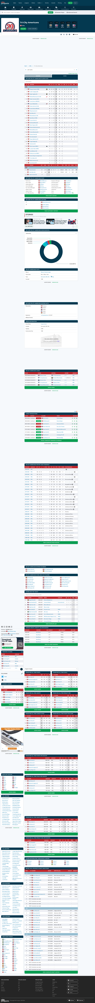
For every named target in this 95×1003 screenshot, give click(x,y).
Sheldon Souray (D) (48, 577)
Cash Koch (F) (46, 423)
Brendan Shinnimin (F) (32, 707)
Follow (23, 28)
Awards (53, 3)
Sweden (2, 982)
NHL (16, 656)
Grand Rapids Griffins (6, 868)
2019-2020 (27, 486)
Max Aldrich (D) (36, 896)
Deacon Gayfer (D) (36, 920)
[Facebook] (2, 627)
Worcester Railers (16, 912)
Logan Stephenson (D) (66, 581)
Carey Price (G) (65, 584)
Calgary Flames (5, 803)
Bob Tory (42, 186)
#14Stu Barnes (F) (31, 571)
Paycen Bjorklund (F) (34, 139)
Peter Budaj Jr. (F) (36, 931)
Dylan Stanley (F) (31, 723)
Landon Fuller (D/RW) (34, 148)
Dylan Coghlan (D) (33, 94)
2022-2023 (27, 479)
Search (50, 12)
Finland (2, 987)
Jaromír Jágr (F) (6, 658)
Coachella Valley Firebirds (5, 864)
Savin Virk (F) (45, 418)
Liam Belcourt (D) (33, 151)
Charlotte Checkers (6, 858)
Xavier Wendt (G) (46, 426)
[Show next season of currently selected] (76, 70)
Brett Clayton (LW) (33, 125)
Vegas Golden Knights (17, 821)
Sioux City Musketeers (17, 924)
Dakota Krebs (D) (33, 134)
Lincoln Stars (5, 931)
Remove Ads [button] (90, 38)
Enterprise (54, 994)
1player (54, 864)
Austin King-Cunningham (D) (36, 155)
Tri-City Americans (44, 315)
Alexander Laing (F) (37, 948)
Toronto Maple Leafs (17, 816)
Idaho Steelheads (5, 902)
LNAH (15, 961)
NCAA (5, 784)
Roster (38, 76)
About (53, 983)
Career (53, 995)
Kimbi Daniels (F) (59, 718)
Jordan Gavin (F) (32, 616)
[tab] (38, 75)
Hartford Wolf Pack (6, 871)
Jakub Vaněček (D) (32, 602)
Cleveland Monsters (6, 861)
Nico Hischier (8, 702)
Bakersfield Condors (6, 853)
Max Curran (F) (32, 614)
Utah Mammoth (16, 817)
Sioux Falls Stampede (17, 926)
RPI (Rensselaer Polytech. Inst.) (50, 616)
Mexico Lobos (46, 607)
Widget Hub (54, 982)
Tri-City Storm (15, 927)
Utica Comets (15, 876)
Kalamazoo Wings (5, 908)
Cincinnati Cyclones (6, 893)
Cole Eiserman (13, 633)
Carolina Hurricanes (6, 805)
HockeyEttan (6, 944)
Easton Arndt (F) (36, 913)
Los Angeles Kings (6, 819)
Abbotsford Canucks (6, 851)
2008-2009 (27, 514)
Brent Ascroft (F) (31, 681)
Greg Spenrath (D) (32, 852)
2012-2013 (27, 504)
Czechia (16, 658)
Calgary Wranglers (6, 856)
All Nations (3, 990)
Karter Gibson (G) (36, 915)
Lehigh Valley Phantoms (17, 851)
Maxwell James (46, 206)
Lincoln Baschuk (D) (37, 880)
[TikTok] (11, 627)
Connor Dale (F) (32, 618)
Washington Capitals (17, 822)
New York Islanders (16, 800)
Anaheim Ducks (5, 798)
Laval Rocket (4, 879)
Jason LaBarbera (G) (66, 577)
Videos (33, 3)
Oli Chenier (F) (6, 663)
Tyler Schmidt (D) (59, 702)
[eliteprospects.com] (5, 3)
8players (42, 862)
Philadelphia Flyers (16, 805)
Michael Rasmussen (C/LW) (35, 96)
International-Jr (61, 602)
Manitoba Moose (16, 853)
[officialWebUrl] (61, 34)
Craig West (42, 192)
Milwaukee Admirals (17, 854)
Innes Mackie (42, 191)
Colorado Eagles (5, 866)
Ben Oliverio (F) (36, 910)
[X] (4, 627)
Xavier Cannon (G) (33, 174)
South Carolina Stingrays (15, 898)
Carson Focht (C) (33, 120)
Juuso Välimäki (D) (33, 103)
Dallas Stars (4, 812)
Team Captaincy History (51, 211)
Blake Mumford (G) (37, 955)
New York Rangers (16, 802)
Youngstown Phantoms (17, 932)
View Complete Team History (51, 542)
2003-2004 (27, 525)
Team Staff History (51, 195)
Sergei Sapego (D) (33, 141)
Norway (16, 661)
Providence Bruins (16, 858)
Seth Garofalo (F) (36, 953)
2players (42, 864)
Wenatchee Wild (60, 432)
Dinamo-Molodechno (48, 600)
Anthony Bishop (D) (34, 122)
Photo (53, 989)
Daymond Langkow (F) (48, 579)
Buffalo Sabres (5, 802)
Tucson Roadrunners (17, 875)
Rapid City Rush (16, 891)
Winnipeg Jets (15, 824)
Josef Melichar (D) (47, 584)
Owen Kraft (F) (46, 429)
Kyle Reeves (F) (58, 679)
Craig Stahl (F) (58, 707)
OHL (5, 787)
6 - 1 (65, 375)
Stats (14, 3)
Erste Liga (16, 948)
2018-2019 (27, 489)
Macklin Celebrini (8, 694)
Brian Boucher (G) (48, 581)
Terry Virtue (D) (30, 579)
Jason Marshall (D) (31, 582)
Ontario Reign (15, 856)
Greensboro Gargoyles (6, 898)
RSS (53, 992)
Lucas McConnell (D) (37, 957)
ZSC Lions (46, 611)
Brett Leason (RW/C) (34, 146)
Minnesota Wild (5, 821)
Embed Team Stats (73, 73)
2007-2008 (27, 516)
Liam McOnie (68, 187)
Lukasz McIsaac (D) (37, 941)
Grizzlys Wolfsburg (47, 621)
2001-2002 (27, 530)
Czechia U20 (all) (47, 602)
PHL (15, 949)
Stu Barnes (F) (30, 581)
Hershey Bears (5, 876)
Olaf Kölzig (68, 184)
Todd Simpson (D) (30, 588)
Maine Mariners (5, 911)
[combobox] (27, 12)
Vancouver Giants (60, 423)
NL (14, 785)
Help (53, 985)
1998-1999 (27, 537)
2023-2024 (27, 476)
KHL (15, 780)
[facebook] (69, 34)
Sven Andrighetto (8, 692)
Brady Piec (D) (36, 891)
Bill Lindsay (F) (30, 584)
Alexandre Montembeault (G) (39, 894)
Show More (12, 704)
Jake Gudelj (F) (32, 609)
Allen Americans (5, 887)
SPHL (5, 782)
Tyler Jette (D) (33, 143)
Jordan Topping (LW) (34, 91)
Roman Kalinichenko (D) (35, 127)
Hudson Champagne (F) (38, 950)
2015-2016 (27, 496)
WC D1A (5, 970)
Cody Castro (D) (32, 604)
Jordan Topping (46, 204)
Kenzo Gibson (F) (36, 875)
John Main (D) (36, 884)
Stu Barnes (68, 182)
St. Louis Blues (15, 812)
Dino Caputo (68, 191)
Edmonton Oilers (5, 816)
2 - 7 (65, 382)
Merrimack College (47, 618)
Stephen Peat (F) (65, 579)
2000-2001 (27, 532)
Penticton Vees (43, 380)
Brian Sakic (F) (31, 677)
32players (29, 864)
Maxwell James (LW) (34, 115)
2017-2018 (27, 491)
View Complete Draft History (51, 972)
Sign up (70, 2)
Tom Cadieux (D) (33, 158)
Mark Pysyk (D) (6, 665)
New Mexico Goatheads (17, 886)
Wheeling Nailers (16, 909)
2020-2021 (27, 484)
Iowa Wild (4, 877)
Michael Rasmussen (47, 202)
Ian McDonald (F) (31, 727)
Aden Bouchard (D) (37, 936)
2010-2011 (27, 509)
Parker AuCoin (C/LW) (34, 106)
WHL (23, 25)
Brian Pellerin (42, 182)
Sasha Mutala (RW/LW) (34, 108)
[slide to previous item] (73, 226)
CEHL (15, 946)
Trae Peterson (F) (36, 943)
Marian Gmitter (69, 192)
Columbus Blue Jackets (6, 810)
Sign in (75, 2)
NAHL (15, 779)
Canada (2, 983)
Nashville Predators (6, 824)
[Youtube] (9, 627)
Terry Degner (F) (32, 769)
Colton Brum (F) (36, 929)
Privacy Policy (55, 987)
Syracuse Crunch (16, 869)
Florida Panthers (5, 817)
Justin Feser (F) (32, 621)
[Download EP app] (12, 643)
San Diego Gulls (16, 863)
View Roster (38, 632)
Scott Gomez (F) (47, 588)
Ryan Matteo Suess (12, 631)
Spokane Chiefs (43, 375)
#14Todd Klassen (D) (48, 569)
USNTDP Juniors (16, 929)
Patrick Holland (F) (32, 829)
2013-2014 (27, 501)
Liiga (15, 784)
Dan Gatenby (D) (33, 136)
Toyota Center (44, 324)
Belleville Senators (6, 854)
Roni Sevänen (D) (6, 661)
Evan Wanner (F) (46, 437)
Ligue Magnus (17, 942)
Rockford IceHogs (16, 861)
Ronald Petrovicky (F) (48, 582)
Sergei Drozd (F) (32, 600)
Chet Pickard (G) (65, 586)
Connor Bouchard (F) (34, 132)
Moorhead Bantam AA (61, 429)
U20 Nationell (6, 942)
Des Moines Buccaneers (7, 923)
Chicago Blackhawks (6, 807)
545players (29, 861)
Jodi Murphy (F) (32, 847)
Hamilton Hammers (6, 869)
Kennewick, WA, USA (45, 276)
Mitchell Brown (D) (33, 129)
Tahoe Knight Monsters (17, 900)
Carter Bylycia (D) (36, 946)
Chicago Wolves (5, 860)
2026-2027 (27, 469)
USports (15, 963)
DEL (4, 963)
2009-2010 (27, 511)
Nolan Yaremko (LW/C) (34, 99)
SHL (15, 782)
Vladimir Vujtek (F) (30, 586)
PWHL (15, 970)
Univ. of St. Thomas (60, 426)
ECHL (5, 780)
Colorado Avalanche (6, 809)
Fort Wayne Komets (6, 896)
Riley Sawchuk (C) (33, 111)
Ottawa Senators (16, 803)
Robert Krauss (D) (32, 849)
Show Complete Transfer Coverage (51, 440)
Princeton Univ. (47, 609)
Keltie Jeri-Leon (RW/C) (34, 153)
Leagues (27, 3)
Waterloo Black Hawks (17, 931)
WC (4, 968)
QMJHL (5, 789)
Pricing (60, 3)
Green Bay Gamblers (6, 930)
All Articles (28, 226)
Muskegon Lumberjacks (17, 920)
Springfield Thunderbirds (15, 867)
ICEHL (5, 972)
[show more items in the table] (21, 669)
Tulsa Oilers (15, 907)
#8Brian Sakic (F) (30, 569)
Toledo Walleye (15, 902)
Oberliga (5, 967)
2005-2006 (27, 521)
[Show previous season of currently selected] (26, 70)
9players (42, 861)
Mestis (5, 948)
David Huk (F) (45, 434)
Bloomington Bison (6, 891)
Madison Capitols (16, 919)
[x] (64, 34)
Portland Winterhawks (57, 377)
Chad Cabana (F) (59, 700)
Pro (65, 3)
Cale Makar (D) (6, 656)
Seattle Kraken (15, 810)
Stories (47, 3)
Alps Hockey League (18, 939)
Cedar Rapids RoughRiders (5, 919)
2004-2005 (27, 523)
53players (29, 862)
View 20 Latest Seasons (51, 644)
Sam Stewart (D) (33, 162)
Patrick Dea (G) (32, 169)
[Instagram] (7, 627)
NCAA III (15, 960)
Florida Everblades (5, 894)
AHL (5, 779)
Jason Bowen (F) (59, 697)
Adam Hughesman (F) (32, 686)
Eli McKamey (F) (46, 421)
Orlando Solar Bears (16, 889)
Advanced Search (72, 12)
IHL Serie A (16, 941)
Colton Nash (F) (36, 882)
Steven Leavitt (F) (36, 889)
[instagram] (67, 34)
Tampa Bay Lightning (17, 814)
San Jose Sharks (16, 809)
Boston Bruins (5, 800)
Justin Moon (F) (36, 917)
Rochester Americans (17, 860)
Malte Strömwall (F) (33, 611)
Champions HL (7, 953)
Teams (20, 3)
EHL (4, 951)
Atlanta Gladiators (6, 889)
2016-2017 (27, 494)
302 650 (76, 34)
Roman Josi (7, 699)
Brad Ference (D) (47, 586)
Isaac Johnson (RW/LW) (34, 101)
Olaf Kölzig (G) (30, 577)
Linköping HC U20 (60, 434)
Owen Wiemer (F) (36, 960)
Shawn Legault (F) (32, 844)
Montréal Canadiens (6, 822)
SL (4, 961)
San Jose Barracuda (16, 865)
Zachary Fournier (43, 189)
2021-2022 (27, 481)
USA (2, 985)
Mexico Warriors (47, 604)
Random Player (60, 12)
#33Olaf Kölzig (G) (48, 571)
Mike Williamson (43, 180)
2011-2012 (27, 506)
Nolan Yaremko (46, 208)
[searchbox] (27, 12)
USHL (15, 777)
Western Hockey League (46, 272)
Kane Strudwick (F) (37, 887)
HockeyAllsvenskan (8, 941)
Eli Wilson (42, 184)
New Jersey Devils (16, 798)
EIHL (15, 944)
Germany (3, 989)
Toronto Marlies (16, 873)
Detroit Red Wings (6, 814)
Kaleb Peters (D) (36, 924)
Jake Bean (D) (32, 113)
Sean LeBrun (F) (59, 727)
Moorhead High (60, 437)
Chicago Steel (5, 922)
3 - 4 (65, 377)
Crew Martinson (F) (37, 938)
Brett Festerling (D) (65, 582)
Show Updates (32, 28)
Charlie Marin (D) (36, 922)
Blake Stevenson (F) (34, 160)
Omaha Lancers (16, 922)
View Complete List (51, 623)
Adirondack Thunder (6, 886)
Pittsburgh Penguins (17, 807)
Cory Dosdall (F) (59, 704)
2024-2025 (27, 474)
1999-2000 (27, 535)
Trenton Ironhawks (16, 904)
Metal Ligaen (6, 949)
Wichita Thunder (16, 910)
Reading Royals (16, 893)
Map (53, 276)
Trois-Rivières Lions (16, 905)
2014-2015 (27, 499)
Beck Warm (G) (32, 172)
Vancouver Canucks (16, 819)
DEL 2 (5, 965)
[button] (74, 8)
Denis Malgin (8, 697)
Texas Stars (15, 871)
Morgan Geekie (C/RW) (34, 89)
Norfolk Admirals (16, 887)
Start (25, 66)
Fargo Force (4, 928)
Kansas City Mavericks (6, 909)
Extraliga (16, 787)
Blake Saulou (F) (36, 927)
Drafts (39, 3)
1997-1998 (27, 540)
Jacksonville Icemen (6, 906)
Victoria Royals (60, 418)
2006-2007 (27, 518)
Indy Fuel (4, 904)
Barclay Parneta (43, 187)
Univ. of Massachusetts (48, 614)
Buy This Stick (11, 748)
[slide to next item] (76, 226)
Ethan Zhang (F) (36, 877)
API (53, 990)
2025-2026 (27, 471)
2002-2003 (27, 528)
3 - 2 (65, 384)
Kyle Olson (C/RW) (33, 118)
